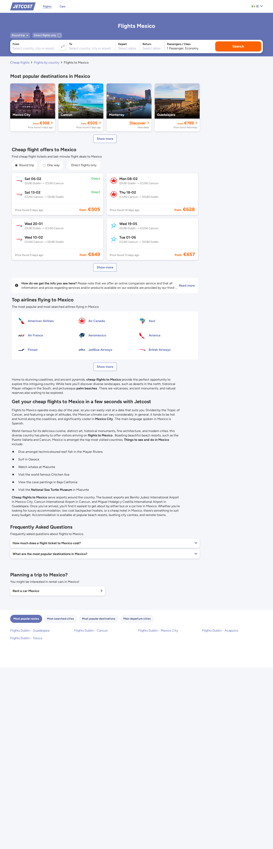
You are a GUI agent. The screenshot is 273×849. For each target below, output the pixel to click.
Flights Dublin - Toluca (26, 638)
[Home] (23, 6)
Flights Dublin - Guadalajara (29, 630)
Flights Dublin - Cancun (91, 630)
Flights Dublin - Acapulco (220, 630)
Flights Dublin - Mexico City (158, 630)
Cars (62, 6)
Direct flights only (84, 165)
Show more (105, 139)
